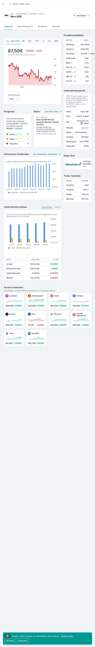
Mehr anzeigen (71, 106)
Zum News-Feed (52, 111)
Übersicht (8, 26)
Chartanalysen (14, 95)
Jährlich (58, 207)
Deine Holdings (25, 26)
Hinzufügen (81, 15)
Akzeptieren (23, 641)
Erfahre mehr (67, 636)
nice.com (85, 128)
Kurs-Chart (15, 41)
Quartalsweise (47, 207)
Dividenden (42, 26)
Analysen (56, 26)
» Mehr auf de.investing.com (46, 134)
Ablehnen (10, 641)
